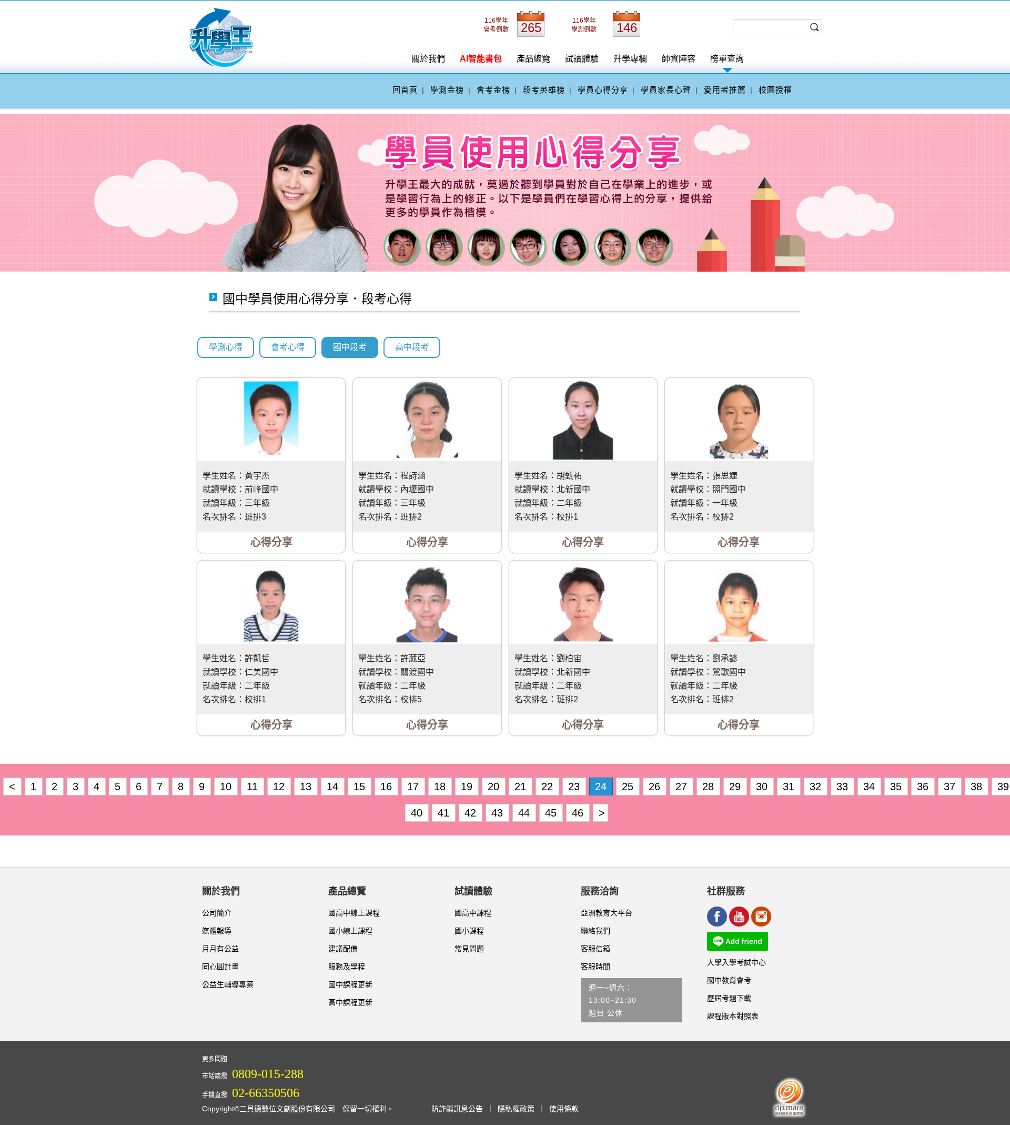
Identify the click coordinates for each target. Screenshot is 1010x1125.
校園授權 (775, 89)
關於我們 (428, 58)
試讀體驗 (582, 58)
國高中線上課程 (354, 913)
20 (495, 786)
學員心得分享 (603, 89)
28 (709, 786)
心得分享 (271, 542)
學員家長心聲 (666, 89)
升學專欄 (630, 58)
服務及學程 (346, 966)
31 (790, 786)
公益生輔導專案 (228, 984)
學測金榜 (447, 89)
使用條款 (564, 1108)
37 (951, 786)
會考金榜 (493, 89)
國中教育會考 (729, 980)
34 (870, 786)
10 (227, 786)
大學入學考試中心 (736, 962)
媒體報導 (216, 931)
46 (579, 813)
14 (334, 786)
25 (629, 786)
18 (441, 786)
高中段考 (412, 347)
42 (471, 813)
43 (498, 813)
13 (307, 786)
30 (763, 786)
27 (682, 786)
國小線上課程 (350, 931)
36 (924, 786)
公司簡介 (216, 913)
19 (468, 786)
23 (575, 786)
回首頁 (405, 89)
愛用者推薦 (725, 89)
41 (445, 813)
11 (254, 786)
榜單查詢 (727, 58)
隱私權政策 (516, 1108)
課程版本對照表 (733, 1016)
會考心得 (288, 347)
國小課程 (469, 931)
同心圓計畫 (220, 966)
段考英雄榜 (544, 89)
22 (548, 786)
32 (817, 786)
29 (736, 786)
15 (361, 786)
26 (656, 786)
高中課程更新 (350, 1002)
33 (843, 786)
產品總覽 (533, 58)
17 (414, 786)
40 (418, 813)
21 (521, 786)
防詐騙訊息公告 (457, 1108)
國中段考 (350, 347)
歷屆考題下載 (729, 998)
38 (978, 786)
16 (387, 786)
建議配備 (343, 948)
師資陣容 (678, 58)
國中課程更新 (350, 984)
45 (552, 813)
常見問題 (469, 948)
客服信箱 (595, 948)
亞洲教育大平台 (606, 913)
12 (280, 786)
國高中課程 (472, 913)
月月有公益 (220, 948)
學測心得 (226, 347)
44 (525, 813)
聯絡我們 (595, 931)
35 (897, 786)
